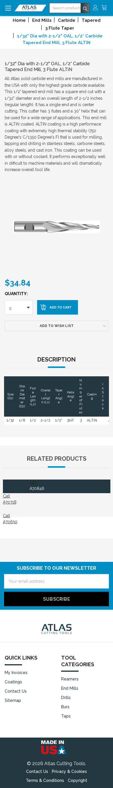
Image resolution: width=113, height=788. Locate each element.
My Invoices (16, 672)
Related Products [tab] (56, 458)
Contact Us (16, 691)
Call (33, 482)
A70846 (37, 488)
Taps (66, 716)
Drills (66, 697)
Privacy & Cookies (69, 771)
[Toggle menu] (8, 8)
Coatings (13, 682)
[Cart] (105, 8)
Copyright (77, 780)
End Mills (69, 688)
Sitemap (13, 700)
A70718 (10, 502)
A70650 (10, 522)
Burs (65, 707)
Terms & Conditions (45, 780)
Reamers (70, 679)
